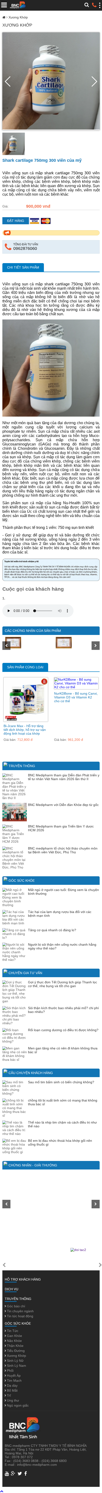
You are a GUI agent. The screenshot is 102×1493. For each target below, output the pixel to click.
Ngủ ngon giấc (17, 1405)
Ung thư (12, 1400)
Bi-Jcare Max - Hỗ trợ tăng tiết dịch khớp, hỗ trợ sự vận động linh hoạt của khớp (25, 729)
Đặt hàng (15, 221)
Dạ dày (12, 1385)
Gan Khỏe (14, 1336)
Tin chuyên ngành (20, 1311)
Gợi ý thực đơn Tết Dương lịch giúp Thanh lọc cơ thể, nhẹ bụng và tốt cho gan (62, 984)
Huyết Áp (13, 1375)
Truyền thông (22, 766)
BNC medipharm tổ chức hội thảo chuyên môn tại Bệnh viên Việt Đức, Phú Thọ (62, 850)
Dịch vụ (11, 1289)
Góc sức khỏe (22, 880)
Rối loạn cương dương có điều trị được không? (63, 1030)
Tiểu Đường (15, 1351)
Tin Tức (12, 1331)
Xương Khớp (18, 17)
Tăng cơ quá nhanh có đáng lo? (52, 930)
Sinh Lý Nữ (14, 1361)
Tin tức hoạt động (19, 1316)
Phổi (10, 1370)
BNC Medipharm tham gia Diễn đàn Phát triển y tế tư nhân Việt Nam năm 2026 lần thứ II (63, 777)
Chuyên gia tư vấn (25, 973)
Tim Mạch (14, 1380)
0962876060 (25, 248)
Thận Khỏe (14, 1346)
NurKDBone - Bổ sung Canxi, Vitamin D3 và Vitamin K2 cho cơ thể (76, 697)
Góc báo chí (15, 1306)
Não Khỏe (14, 1341)
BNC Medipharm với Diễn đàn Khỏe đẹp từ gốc (63, 805)
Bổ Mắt (12, 1390)
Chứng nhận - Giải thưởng (33, 1165)
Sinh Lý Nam (16, 1365)
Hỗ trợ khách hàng (23, 1279)
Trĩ (8, 1395)
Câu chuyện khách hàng (31, 1073)
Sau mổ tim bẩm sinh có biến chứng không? (61, 1082)
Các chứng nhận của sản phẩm (33, 631)
